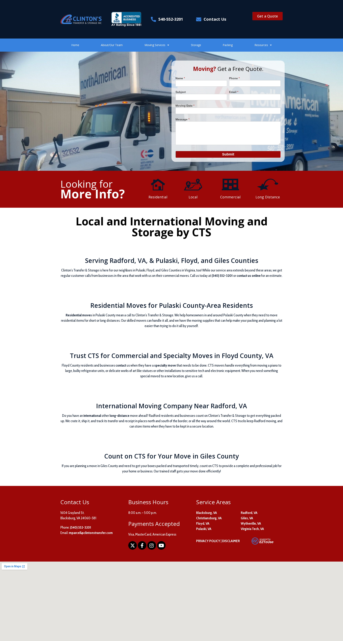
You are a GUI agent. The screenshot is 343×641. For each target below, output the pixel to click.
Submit (228, 154)
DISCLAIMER (231, 541)
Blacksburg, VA (206, 513)
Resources (261, 45)
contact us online (249, 275)
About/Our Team (112, 45)
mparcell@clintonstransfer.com (91, 533)
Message (182, 119)
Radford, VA (249, 513)
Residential (157, 197)
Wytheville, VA (251, 523)
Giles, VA (247, 518)
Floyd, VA (202, 523)
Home (75, 45)
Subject (180, 92)
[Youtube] (161, 545)
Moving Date (184, 105)
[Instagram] (151, 545)
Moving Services (155, 45)
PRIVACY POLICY (208, 541)
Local (193, 197)
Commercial (230, 197)
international (92, 415)
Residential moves (79, 315)
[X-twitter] (132, 545)
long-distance (119, 415)
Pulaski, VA (203, 529)
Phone (234, 78)
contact (121, 365)
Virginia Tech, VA (252, 529)
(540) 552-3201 (222, 275)
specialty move (165, 365)
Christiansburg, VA (209, 518)
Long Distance (267, 197)
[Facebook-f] (142, 545)
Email (233, 92)
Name (180, 78)
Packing (228, 45)
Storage (196, 45)
